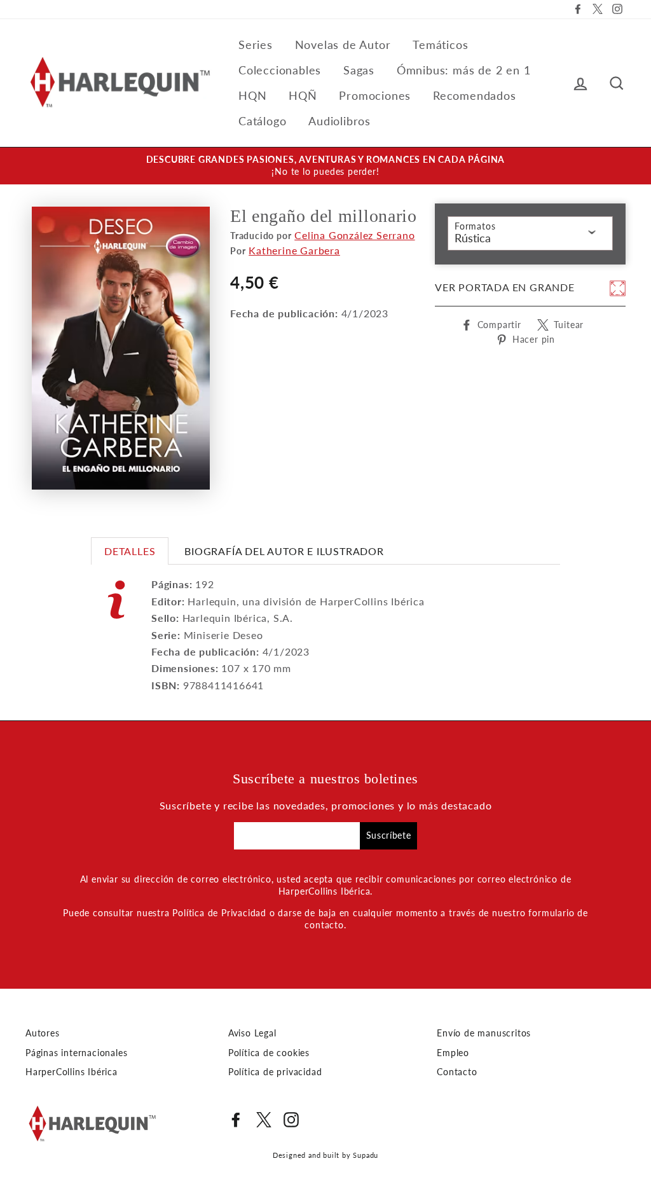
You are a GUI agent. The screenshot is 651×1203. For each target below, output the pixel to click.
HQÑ (303, 95)
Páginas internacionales (76, 1053)
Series (255, 45)
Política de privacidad (275, 1072)
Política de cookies (269, 1053)
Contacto (457, 1072)
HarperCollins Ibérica (71, 1072)
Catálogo (262, 121)
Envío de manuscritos (484, 1033)
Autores (42, 1033)
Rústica (473, 238)
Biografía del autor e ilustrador (284, 551)
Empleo (453, 1053)
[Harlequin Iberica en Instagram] (291, 1119)
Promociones (375, 95)
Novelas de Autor (343, 45)
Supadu (365, 1155)
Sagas (358, 70)
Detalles (129, 551)
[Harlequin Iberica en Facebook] (235, 1119)
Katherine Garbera (294, 250)
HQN (252, 95)
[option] (325, 166)
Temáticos (440, 45)
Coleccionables (279, 70)
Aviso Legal (252, 1033)
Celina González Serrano (354, 235)
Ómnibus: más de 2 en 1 (464, 70)
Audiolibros (339, 121)
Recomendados (474, 95)
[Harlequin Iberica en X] (263, 1119)
